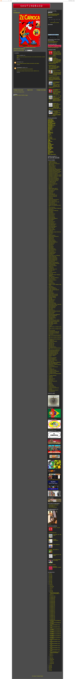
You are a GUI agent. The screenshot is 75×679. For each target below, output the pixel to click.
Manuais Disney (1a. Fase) (53, 294)
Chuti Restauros (51, 190)
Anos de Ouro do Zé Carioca (53, 180)
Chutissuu (50, 197)
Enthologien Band (51, 253)
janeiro (51, 585)
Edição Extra (51, 237)
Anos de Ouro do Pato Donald (53, 178)
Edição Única (51, 238)
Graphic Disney (51, 276)
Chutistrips (50, 198)
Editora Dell (50, 246)
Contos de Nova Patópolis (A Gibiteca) (54, 208)
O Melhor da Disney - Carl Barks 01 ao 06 (55, 326)
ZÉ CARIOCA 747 (52, 614)
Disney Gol (50, 220)
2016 (50, 581)
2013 (50, 577)
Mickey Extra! (51, 313)
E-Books (50, 234)
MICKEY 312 (51, 594)
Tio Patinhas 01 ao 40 (52, 370)
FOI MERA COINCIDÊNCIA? (55, 58)
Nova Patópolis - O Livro (52, 322)
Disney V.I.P (50, 228)
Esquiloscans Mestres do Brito (53, 263)
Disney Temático (51, 227)
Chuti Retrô (50, 191)
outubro (51, 660)
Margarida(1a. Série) (52, 297)
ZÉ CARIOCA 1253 (52, 597)
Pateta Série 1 (51, 343)
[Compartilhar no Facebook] (30, 50)
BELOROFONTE (19, 67)
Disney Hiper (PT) (51, 221)
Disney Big (50, 212)
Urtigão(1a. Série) (51, 378)
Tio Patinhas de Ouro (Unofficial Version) (55, 373)
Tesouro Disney (51, 365)
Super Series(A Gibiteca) (52, 363)
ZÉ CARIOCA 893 (52, 602)
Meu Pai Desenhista (52, 306)
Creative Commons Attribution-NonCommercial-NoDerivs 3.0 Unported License (53, 14)
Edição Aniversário (51, 235)
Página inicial (30, 89)
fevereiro (51, 586)
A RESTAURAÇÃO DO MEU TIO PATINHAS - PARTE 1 (56, 83)
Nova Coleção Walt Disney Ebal (53, 321)
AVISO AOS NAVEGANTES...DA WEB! (57, 567)
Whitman (50, 383)
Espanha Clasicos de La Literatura (54, 255)
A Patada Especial (51, 161)
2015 (50, 580)
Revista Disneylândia (52, 357)
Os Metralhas (51, 340)
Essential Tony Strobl (52, 265)
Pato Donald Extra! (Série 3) (53, 353)
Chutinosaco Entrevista (52, 195)
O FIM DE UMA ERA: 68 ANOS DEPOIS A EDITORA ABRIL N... (55, 593)
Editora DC (50, 245)
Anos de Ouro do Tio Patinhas (53, 179)
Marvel (50, 298)
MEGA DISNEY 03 (56, 549)
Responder (18, 64)
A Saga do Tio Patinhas (52, 162)
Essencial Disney (51, 264)
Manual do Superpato (52, 296)
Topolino (50, 376)
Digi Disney (50, 209)
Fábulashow (50, 266)
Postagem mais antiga (41, 89)
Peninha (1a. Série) (51, 355)
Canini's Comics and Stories (53, 189)
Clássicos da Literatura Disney (53, 199)
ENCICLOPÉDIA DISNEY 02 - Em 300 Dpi (57, 560)
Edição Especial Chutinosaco (53, 236)
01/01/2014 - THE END (56, 51)
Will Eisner (50, 384)
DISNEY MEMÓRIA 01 (56, 544)
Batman (50, 186)
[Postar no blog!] (28, 50)
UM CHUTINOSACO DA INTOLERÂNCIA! (56, 90)
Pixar (49, 356)
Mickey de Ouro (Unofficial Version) (54, 311)
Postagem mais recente (18, 89)
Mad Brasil (50, 290)
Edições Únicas (51, 239)
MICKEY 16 (51, 655)
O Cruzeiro (50, 324)
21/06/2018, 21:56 (24, 67)
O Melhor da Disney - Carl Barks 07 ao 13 (55, 328)
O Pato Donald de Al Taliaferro (53, 331)
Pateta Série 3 (51, 345)
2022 (50, 668)
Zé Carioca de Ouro (52, 386)
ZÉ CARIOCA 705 (52, 619)
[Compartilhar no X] (29, 50)
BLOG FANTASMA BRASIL (53, 507)
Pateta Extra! (51, 342)
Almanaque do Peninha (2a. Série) (54, 172)
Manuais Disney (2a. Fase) (53, 295)
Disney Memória (51, 225)
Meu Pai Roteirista (51, 307)
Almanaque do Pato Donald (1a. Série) (54, 171)
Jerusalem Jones (51, 283)
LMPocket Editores (51, 287)
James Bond (50, 282)
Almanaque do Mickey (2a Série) (53, 170)
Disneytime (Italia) (51, 229)
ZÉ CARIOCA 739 (52, 616)
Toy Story (50, 377)
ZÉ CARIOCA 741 (52, 615)
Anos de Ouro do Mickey (52, 177)
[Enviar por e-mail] (27, 50)
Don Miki (50, 230)
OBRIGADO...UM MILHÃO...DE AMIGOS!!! (57, 104)
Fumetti (50, 271)
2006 (50, 573)
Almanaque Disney (51, 168)
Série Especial (51, 361)
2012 (50, 576)
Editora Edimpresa (51, 248)
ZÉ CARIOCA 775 (52, 606)
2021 (50, 667)
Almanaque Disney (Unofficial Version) (54, 169)
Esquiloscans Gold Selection (53, 262)
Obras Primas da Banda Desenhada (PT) (55, 335)
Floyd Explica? (51, 270)
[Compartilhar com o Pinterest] (31, 50)
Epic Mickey (50, 254)
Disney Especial (51, 217)
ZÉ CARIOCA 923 (52, 598)
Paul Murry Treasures (52, 354)
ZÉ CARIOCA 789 (52, 605)
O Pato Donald (51, 330)
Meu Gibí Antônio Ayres (52, 305)
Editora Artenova (51, 243)
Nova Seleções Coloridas (52, 323)
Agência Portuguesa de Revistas (53, 163)
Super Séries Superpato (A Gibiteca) (54, 362)
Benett (50, 187)
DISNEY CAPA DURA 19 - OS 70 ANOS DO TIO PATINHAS (54, 652)
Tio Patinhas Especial (52, 375)
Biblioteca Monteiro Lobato (53, 188)
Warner (50, 382)
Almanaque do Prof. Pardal (53, 173)
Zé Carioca (50, 385)
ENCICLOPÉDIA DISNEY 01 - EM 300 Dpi (57, 111)
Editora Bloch (51, 244)
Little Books (50, 286)
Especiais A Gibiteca (52, 256)
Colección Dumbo (51, 207)
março (51, 587)
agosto (51, 658)
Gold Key (50, 273)
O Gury (50, 325)
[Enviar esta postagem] (26, 50)
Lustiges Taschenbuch (52, 288)
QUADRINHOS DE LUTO (52, 65)
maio (50, 590)
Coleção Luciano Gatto (52, 204)
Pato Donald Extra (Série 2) (53, 352)
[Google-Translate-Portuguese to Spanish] (54, 21)
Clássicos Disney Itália (52, 200)
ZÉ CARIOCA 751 (52, 611)
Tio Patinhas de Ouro (52, 372)
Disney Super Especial (52, 226)
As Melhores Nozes (52, 181)
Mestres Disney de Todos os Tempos (54, 304)
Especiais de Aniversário (52, 257)
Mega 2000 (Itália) (51, 299)
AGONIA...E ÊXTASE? (52, 564)
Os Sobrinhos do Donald (52, 341)
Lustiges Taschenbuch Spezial (53, 289)
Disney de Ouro (51, 216)
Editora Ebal (50, 247)
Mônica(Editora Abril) (52, 317)
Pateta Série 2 (51, 344)
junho (51, 591)
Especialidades (51, 261)
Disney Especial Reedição (53, 218)
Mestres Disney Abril (52, 303)
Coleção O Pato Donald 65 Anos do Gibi (55, 205)
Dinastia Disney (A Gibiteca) (53, 210)
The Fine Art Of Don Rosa (52, 366)
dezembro (51, 663)
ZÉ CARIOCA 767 (52, 607)
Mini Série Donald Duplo (52, 315)
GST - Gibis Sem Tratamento (53, 277)
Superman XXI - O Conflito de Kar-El (54, 364)
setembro (51, 659)
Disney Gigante (51, 219)
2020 (50, 666)
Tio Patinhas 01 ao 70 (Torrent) (53, 371)
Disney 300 (50, 211)
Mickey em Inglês (51, 312)
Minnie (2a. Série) (51, 316)
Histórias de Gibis (51, 278)
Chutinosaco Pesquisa (52, 196)
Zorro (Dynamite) (51, 391)
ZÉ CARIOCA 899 (52, 601)
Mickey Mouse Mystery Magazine (54, 314)
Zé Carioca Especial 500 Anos (53, 387)
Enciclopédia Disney (52, 252)
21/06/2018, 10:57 (22, 55)
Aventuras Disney (51, 182)
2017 (50, 582)
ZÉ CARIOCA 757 (52, 610)
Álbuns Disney (51, 164)
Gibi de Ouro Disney (52, 272)
